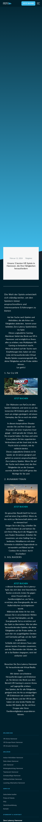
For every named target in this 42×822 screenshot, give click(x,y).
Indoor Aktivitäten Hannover (13, 757)
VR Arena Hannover (10, 739)
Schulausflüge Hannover (11, 775)
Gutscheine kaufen (9, 794)
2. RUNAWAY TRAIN (15, 479)
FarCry (26, 405)
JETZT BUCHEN (21, 399)
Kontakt (6, 809)
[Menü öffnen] (38, 3)
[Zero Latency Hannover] (7, 3)
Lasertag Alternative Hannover (14, 783)
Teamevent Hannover (10, 772)
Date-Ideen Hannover (10, 761)
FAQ (4, 801)
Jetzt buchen (28, 3)
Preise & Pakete (8, 798)
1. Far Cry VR (11, 373)
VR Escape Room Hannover (13, 742)
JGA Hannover (8, 765)
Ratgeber (29, 258)
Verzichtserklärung (10, 805)
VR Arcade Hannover (10, 746)
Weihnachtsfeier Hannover (12, 779)
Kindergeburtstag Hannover (13, 768)
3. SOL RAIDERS (13, 557)
